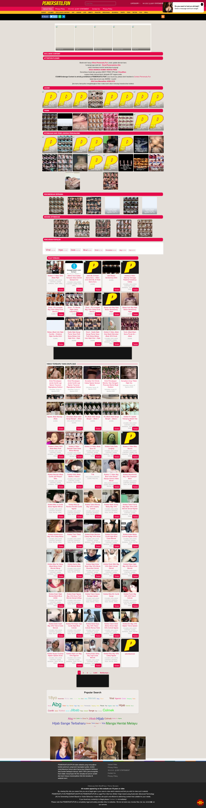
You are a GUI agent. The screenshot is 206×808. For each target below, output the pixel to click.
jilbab (74, 710)
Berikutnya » (104, 673)
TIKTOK (135, 287)
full (132, 250)
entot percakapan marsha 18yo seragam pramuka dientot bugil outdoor (110, 384)
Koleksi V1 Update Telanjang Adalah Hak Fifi (129, 419)
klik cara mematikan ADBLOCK (103, 81)
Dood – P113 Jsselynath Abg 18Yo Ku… (50, 127)
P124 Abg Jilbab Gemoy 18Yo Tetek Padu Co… (49, 104)
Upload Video (112, 764)
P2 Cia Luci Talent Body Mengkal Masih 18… (141, 127)
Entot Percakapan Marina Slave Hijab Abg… (145, 233)
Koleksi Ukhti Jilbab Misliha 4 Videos (74, 475)
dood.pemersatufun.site (111, 65)
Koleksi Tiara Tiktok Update (74, 535)
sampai (100, 711)
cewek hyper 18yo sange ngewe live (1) (112, 211)
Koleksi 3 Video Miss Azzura (130, 447)
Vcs (103, 723)
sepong (94, 705)
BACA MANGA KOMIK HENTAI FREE (103, 69)
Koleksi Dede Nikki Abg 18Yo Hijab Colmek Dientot (111, 566)
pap (79, 706)
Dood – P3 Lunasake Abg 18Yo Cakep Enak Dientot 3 (92, 309)
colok (124, 699)
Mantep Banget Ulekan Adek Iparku (110, 186)
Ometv (88, 723)
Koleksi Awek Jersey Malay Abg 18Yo (111, 505)
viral (50, 249)
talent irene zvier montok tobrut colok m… (56, 211)
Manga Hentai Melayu (121, 723)
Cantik (100, 723)
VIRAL (61, 283)
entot (98, 250)
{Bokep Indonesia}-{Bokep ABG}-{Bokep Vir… (110, 167)
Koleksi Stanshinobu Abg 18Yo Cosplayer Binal (130, 476)
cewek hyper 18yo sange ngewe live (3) (149, 211)
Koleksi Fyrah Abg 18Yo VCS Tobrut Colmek (130, 596)
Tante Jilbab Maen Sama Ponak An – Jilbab (130, 334)
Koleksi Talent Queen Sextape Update (92, 595)
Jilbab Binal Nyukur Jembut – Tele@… (95, 104)
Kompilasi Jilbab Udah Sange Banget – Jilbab (74, 418)
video (85, 698)
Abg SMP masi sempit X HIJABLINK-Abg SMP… (126, 167)
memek (92, 698)
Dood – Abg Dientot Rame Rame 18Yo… (156, 149)
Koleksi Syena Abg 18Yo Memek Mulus (74, 565)
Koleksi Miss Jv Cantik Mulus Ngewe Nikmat (55, 505)
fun (68, 706)
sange (91, 710)
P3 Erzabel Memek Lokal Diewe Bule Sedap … (126, 126)
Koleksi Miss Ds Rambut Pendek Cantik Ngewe (74, 506)
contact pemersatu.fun (142, 76)
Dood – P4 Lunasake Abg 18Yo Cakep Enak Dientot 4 (55, 309)
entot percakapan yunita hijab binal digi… (103, 233)
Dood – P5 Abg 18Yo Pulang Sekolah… (65, 149)
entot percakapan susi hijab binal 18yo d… (124, 233)
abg (123, 250)
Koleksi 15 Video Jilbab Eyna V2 (92, 447)
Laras (78, 718)
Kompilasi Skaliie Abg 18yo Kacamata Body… (82, 233)
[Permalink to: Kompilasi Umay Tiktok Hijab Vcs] (129, 372)
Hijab (100, 718)
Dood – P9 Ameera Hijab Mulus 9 (80, 104)
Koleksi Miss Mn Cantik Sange (111, 595)
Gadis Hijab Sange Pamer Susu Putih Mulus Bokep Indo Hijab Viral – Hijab (74, 335)
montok (68, 711)
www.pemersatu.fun (100, 62)
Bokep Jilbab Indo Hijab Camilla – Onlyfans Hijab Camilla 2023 (55, 334)
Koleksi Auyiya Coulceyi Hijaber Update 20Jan (55, 654)
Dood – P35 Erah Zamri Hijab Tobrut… (80, 168)
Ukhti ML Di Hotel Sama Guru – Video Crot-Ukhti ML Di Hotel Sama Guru (92, 279)
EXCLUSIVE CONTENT (56, 281)
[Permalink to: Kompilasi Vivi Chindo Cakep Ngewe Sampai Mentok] (92, 372)
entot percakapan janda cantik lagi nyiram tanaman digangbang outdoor (55, 384)
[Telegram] (63, 16)
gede (56, 711)
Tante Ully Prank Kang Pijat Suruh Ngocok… (156, 168)
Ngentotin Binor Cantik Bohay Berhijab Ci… (141, 168)
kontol (71, 706)
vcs (79, 698)
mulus (67, 698)
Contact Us (112, 773)
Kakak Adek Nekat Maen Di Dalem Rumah (49, 168)
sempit (86, 711)
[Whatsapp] (59, 16)
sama (81, 706)
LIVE (135, 452)
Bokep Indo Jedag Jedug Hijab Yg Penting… (141, 149)
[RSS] (163, 16)
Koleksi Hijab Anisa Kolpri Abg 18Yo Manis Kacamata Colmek (92, 566)
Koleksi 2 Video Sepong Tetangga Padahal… (80, 149)
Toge (81, 718)
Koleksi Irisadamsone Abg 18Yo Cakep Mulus (55, 535)
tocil (117, 706)
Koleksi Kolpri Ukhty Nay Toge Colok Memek (92, 655)
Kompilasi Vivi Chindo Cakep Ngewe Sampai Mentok (92, 383)
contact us (113, 799)
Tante (93, 723)
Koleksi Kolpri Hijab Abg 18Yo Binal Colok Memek (130, 566)
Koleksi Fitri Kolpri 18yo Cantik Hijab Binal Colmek (74, 626)
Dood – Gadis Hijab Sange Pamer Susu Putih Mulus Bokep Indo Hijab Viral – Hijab (92, 335)
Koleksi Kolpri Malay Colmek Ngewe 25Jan (129, 535)
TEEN (56, 283)
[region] (92, 380)
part (106, 705)
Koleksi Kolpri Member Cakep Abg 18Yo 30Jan (93, 535)
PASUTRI (95, 478)
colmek (108, 710)
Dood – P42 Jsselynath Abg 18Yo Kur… (80, 127)
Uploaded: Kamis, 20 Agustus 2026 (92, 388)
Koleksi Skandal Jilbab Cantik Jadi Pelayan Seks (55, 476)
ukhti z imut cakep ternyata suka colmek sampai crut (74, 278)
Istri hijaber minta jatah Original (95, 168)
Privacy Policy (113, 767)
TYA (92, 474)
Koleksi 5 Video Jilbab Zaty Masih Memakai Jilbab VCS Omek (111, 334)
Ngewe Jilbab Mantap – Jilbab (55, 418)
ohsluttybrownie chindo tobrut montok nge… (75, 211)
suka (134, 698)
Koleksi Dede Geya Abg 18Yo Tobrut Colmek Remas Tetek (92, 626)
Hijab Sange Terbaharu (69, 723)
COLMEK (51, 280)
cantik (51, 710)
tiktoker (75, 698)
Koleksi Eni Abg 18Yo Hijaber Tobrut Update (129, 625)
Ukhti (74, 718)
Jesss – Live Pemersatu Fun (110, 127)
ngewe (110, 706)
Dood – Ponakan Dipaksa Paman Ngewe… (72, 186)
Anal (96, 723)
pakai (81, 711)
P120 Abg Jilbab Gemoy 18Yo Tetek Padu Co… (65, 104)
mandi (49, 706)
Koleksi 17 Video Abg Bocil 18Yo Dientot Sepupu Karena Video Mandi (111, 477)
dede (75, 249)
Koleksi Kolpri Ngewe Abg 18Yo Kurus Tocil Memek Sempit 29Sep (74, 596)
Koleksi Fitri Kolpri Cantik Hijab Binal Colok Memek (111, 536)
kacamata (61, 698)
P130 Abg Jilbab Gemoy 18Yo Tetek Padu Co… (126, 104)
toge (75, 706)
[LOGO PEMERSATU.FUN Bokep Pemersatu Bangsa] (56, 3)
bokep (106, 699)
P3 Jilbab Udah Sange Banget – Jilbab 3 (92, 418)
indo (71, 698)
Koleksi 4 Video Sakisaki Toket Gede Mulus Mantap (74, 448)
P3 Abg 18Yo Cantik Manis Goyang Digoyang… (65, 126)
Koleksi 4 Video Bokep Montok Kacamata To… (49, 149)
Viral (95, 726)
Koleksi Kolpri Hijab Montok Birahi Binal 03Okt (55, 596)
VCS (116, 342)
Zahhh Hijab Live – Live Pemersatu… (65, 168)
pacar (102, 706)
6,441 (95, 673)
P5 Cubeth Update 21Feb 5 (95, 127)
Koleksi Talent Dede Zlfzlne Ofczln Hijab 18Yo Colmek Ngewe (111, 626)
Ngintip (120, 718)
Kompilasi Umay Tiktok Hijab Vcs (129, 382)
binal (87, 250)
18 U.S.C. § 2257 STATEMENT (119, 770)
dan (96, 711)
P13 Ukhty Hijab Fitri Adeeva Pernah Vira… (156, 104)
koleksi (62, 710)
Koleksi (114, 718)
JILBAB (58, 282)
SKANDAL (51, 283)
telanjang (129, 698)
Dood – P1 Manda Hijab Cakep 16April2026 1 (74, 309)
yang (98, 698)
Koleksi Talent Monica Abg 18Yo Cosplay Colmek (92, 506)
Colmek (108, 718)
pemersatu (87, 705)
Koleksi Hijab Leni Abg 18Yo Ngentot (74, 654)
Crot (117, 718)
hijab (62, 249)
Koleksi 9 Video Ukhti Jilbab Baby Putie (55, 447)
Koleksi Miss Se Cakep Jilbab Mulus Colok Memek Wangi (55, 566)
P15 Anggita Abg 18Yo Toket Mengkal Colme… (156, 127)
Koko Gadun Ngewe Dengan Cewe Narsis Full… (126, 149)
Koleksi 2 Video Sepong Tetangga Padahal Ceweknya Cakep (129, 279)
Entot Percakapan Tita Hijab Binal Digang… (61, 233)
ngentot (118, 698)
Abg (70, 718)
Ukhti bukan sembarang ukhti (111, 277)
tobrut (101, 698)
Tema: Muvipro (113, 786)
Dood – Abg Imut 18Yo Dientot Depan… (110, 149)
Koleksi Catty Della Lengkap (111, 447)
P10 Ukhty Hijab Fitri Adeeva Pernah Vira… (141, 104)
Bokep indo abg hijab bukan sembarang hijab (111, 309)
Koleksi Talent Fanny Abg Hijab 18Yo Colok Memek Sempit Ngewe (130, 506)
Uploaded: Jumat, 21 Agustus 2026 (55, 390)
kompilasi (111, 250)
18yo (52, 697)
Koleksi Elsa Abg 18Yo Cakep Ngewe (111, 654)
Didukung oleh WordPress (97, 786)
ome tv (85, 718)
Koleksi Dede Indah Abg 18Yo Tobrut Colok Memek (55, 626)
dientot (128, 706)
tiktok (97, 706)
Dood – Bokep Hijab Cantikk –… (111, 105)
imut (114, 705)
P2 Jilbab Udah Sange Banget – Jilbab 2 (111, 418)
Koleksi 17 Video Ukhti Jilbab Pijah (55, 277)
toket (64, 706)
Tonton (61, 289)
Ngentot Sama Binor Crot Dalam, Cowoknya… (95, 149)
